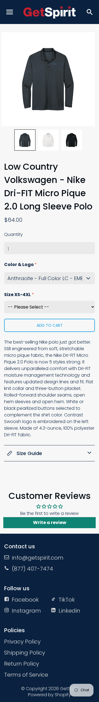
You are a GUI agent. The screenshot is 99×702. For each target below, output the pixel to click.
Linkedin (69, 611)
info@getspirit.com (38, 558)
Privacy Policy (22, 641)
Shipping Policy (24, 652)
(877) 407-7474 (32, 569)
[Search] (89, 12)
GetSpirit (69, 688)
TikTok (67, 599)
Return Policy (21, 664)
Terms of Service (26, 675)
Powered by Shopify (49, 695)
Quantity (13, 234)
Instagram (26, 611)
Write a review (49, 522)
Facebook (25, 599)
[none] (24, 140)
